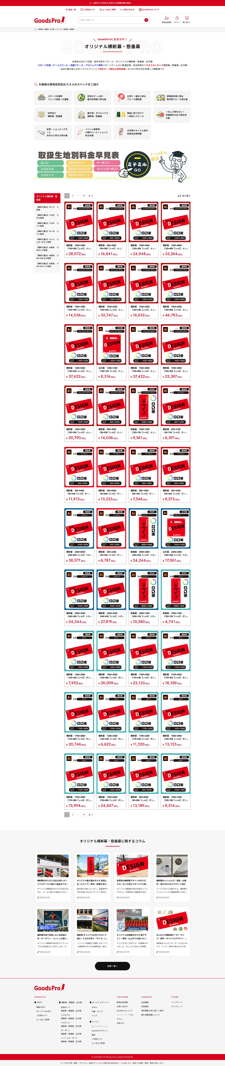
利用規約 (145, 1006)
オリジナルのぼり (43, 1011)
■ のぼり (38, 1002)
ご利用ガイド (89, 9)
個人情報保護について (150, 1015)
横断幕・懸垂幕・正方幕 (46, 29)
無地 (93, 1035)
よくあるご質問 (109, 9)
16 (84, 195)
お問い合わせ (129, 9)
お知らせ (120, 1023)
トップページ (177, 1002)
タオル (94, 1007)
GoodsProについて (150, 9)
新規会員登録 (122, 1002)
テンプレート (177, 1006)
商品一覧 (72, 9)
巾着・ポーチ (97, 1011)
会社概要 (145, 1002)
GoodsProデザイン (100, 1030)
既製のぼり (41, 1007)
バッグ (94, 1015)
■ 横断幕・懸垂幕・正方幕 (70, 1002)
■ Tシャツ (94, 1021)
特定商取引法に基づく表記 (152, 1010)
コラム (119, 1019)
